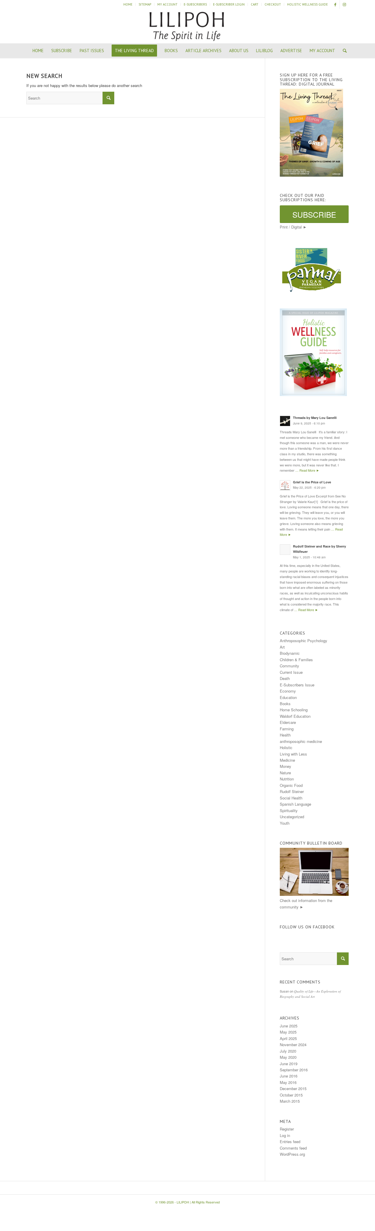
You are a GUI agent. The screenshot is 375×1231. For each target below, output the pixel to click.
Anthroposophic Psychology (303, 640)
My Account (167, 4)
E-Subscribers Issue (297, 685)
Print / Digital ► (293, 227)
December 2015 (293, 1088)
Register (287, 1129)
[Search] (343, 50)
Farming (287, 729)
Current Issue (291, 672)
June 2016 (288, 1076)
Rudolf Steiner (292, 791)
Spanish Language (295, 804)
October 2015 (291, 1095)
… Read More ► (307, 470)
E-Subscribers (195, 4)
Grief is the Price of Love (312, 482)
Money (285, 766)
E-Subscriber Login (229, 4)
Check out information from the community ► (306, 903)
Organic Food (291, 785)
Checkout (273, 4)
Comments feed (293, 1148)
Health (285, 735)
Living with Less (293, 754)
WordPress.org (292, 1154)
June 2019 (288, 1063)
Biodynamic (290, 653)
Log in (285, 1135)
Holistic (286, 747)
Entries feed (290, 1141)
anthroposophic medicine (301, 741)
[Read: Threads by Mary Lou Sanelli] (285, 421)
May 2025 (288, 1032)
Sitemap (145, 4)
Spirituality (289, 810)
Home (127, 4)
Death (285, 678)
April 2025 (288, 1038)
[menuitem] (128, 4)
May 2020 (288, 1057)
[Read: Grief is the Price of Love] (285, 485)
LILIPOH (183, 1202)
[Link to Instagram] (344, 4)
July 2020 (288, 1051)
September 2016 (294, 1070)
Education (288, 697)
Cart (254, 4)
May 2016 (288, 1082)
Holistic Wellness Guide (307, 4)
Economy (288, 691)
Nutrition (287, 779)
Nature (285, 772)
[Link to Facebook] (335, 4)
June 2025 (288, 1026)
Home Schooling (294, 709)
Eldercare (288, 722)
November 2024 (293, 1044)
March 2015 (290, 1101)
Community (289, 666)
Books (285, 703)
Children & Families (296, 659)
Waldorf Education (295, 716)
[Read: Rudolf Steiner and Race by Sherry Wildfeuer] (285, 549)
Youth (284, 823)
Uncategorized (292, 816)
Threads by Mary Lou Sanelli (315, 417)
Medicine (287, 760)
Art (282, 647)
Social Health (291, 798)
